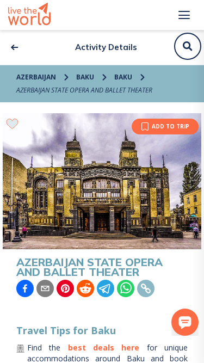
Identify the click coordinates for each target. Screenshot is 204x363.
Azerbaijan (36, 77)
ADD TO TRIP (170, 126)
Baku (85, 77)
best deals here (104, 347)
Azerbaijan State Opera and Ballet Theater (84, 90)
